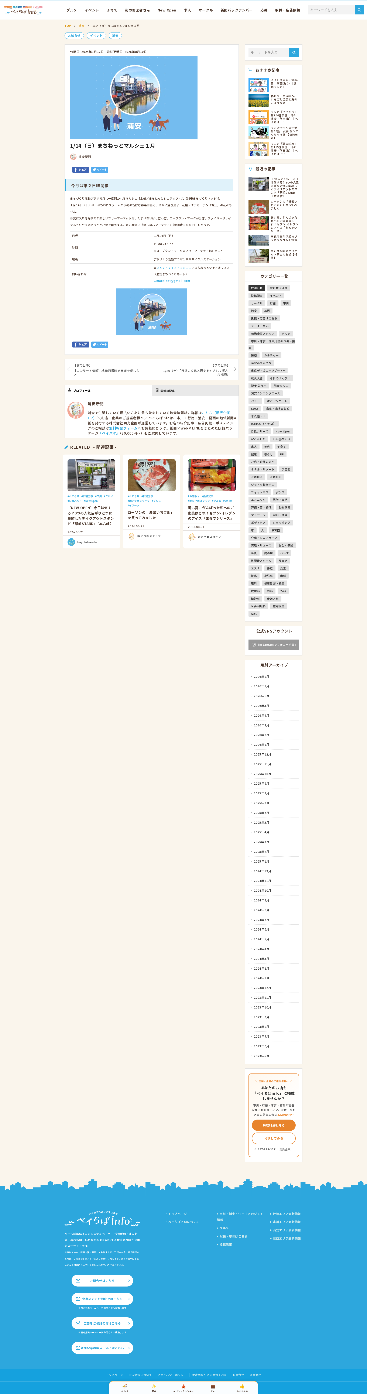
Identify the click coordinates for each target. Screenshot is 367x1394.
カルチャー (271, 355)
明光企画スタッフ (139, 501)
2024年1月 (262, 978)
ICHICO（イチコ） (263, 424)
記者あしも (258, 439)
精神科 (255, 599)
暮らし (268, 454)
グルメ (71, 10)
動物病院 (285, 507)
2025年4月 (262, 832)
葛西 (267, 311)
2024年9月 (262, 900)
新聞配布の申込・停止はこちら (102, 1348)
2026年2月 (262, 735)
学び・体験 (280, 515)
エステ (255, 568)
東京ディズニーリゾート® (268, 371)
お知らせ (74, 35)
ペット (255, 401)
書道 (270, 568)
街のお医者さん (137, 10)
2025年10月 (262, 774)
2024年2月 (262, 968)
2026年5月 (262, 705)
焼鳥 (254, 576)
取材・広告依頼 (287, 10)
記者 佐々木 (259, 386)
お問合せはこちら (102, 1280)
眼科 (254, 583)
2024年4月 (262, 949)
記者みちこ (75, 501)
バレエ (284, 553)
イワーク (134, 505)
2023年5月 (262, 1056)
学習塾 (286, 469)
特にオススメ (279, 288)
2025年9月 (262, 783)
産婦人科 (273, 599)
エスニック (258, 500)
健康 (254, 454)
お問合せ (238, 1375)
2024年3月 (262, 958)
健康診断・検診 (274, 583)
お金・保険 (286, 545)
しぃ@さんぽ (282, 439)
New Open (167, 10)
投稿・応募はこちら (264, 318)
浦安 (82, 26)
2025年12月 (262, 754)
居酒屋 (268, 553)
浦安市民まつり (261, 363)
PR (282, 454)
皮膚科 (255, 591)
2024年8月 (262, 910)
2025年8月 (262, 793)
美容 (267, 447)
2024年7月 (262, 920)
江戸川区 (257, 477)
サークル (206, 10)
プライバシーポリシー (172, 1375)
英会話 (283, 561)
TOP (68, 26)
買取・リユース (261, 545)
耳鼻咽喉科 (258, 606)
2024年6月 (262, 929)
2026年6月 (262, 696)
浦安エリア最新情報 (287, 1230)
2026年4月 (262, 715)
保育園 (275, 530)
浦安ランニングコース (265, 393)
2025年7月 (262, 803)
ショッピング (281, 523)
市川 (99, 496)
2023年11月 (262, 997)
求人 (187, 10)
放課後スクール (261, 561)
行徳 (273, 303)
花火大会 (257, 378)
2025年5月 (262, 822)
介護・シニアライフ (264, 538)
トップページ (177, 1214)
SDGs (255, 409)
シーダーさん (260, 326)
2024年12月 (262, 871)
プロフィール (82, 390)
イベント (92, 10)
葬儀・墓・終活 (261, 507)
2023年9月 (262, 1017)
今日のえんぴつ (280, 378)
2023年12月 (262, 988)
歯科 (283, 576)
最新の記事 (167, 391)
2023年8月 (262, 1026)
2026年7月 (262, 686)
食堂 (283, 568)
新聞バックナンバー (237, 10)
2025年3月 (262, 842)
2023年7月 (262, 1036)
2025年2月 (262, 851)
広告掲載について (140, 1375)
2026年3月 (262, 725)
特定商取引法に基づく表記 (209, 1375)
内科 (270, 591)
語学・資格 (280, 500)
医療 (254, 355)
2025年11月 (262, 764)
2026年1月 (262, 744)
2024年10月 (262, 890)
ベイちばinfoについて (184, 1222)
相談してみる (273, 1138)
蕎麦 (254, 553)
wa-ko (229, 501)
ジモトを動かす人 (262, 485)
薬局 (254, 614)
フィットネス (260, 492)
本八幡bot (258, 416)
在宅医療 (279, 606)
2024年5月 (262, 939)
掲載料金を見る (274, 1125)
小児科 (268, 576)
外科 (283, 591)
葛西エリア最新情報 (287, 1238)
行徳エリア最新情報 (287, 1214)
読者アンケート (277, 401)
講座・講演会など (277, 409)
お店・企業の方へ (262, 462)
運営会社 (255, 1375)
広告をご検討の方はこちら (102, 1323)
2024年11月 (262, 880)
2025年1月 (262, 861)
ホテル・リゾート (262, 469)
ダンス (280, 492)
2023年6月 (262, 1046)
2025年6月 (262, 813)
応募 (264, 10)
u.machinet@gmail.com (172, 281)
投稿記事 (88, 496)
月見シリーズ (259, 431)
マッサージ (258, 515)
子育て (112, 10)
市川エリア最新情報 (287, 1222)
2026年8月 (262, 676)
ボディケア (258, 523)
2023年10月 (262, 1007)
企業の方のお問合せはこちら (102, 1299)
